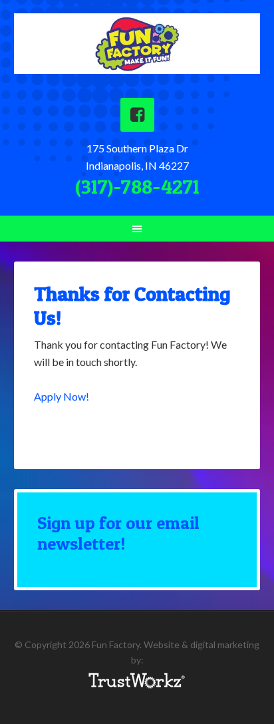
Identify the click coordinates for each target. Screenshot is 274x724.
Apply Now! (61, 396)
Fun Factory (137, 49)
